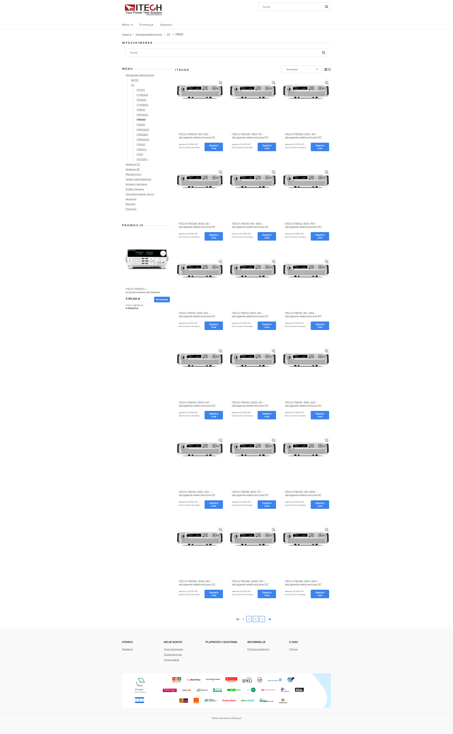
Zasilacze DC (133, 164)
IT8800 (141, 109)
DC (133, 85)
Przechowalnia (171, 659)
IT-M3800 (142, 104)
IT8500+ (142, 149)
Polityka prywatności (258, 649)
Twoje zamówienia (173, 649)
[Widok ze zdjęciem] (325, 69)
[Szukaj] (327, 7)
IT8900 (141, 144)
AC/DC (135, 80)
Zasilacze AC (133, 169)
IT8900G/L (143, 139)
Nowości (130, 204)
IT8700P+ (142, 159)
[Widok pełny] (329, 69)
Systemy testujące (136, 184)
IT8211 (140, 154)
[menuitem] (131, 24)
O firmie (293, 649)
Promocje (131, 208)
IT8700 (141, 90)
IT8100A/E (142, 134)
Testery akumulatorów (138, 179)
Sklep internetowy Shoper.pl (226, 718)
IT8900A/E (143, 129)
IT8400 (141, 124)
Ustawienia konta (173, 654)
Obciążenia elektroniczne (140, 75)
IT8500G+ (143, 114)
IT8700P (141, 99)
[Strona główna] (143, 9)
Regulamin (127, 649)
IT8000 (141, 119)
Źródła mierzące (135, 189)
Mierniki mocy (134, 174)
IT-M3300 (142, 94)
